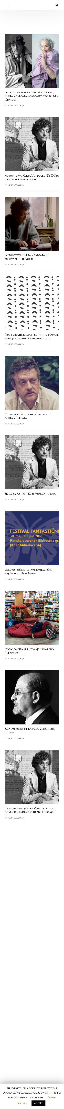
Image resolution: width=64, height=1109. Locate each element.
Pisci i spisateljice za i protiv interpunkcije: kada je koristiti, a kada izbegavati (32, 336)
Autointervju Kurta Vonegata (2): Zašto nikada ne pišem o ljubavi (32, 177)
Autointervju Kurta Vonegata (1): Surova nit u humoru (27, 257)
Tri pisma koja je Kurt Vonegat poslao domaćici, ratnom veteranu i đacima (30, 810)
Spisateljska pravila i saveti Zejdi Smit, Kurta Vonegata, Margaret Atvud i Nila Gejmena (32, 95)
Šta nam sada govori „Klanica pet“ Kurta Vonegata (28, 416)
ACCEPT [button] (38, 1103)
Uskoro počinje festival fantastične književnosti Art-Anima (28, 571)
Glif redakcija (16, 105)
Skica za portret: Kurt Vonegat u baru (30, 493)
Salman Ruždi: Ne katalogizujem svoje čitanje (30, 730)
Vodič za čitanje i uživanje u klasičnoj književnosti (29, 651)
